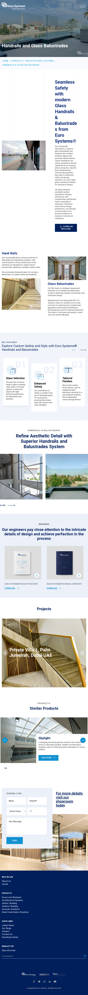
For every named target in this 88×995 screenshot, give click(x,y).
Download (10, 588)
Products (17, 61)
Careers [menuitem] (5, 931)
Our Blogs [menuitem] (6, 928)
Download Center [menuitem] (10, 937)
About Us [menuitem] (6, 881)
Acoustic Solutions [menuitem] (11, 909)
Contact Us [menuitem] (7, 934)
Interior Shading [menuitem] (9, 903)
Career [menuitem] (5, 884)
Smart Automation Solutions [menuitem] (15, 912)
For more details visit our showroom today (69, 799)
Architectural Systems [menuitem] (12, 900)
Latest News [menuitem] (8, 925)
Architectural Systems (40, 61)
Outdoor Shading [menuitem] (10, 906)
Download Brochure (67, 227)
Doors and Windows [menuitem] (11, 897)
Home (5, 61)
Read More (47, 758)
